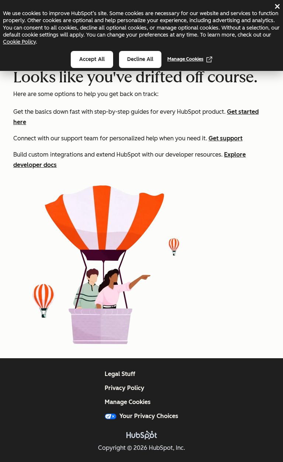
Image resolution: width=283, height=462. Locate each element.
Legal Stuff (120, 373)
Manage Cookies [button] (128, 401)
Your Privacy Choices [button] (148, 416)
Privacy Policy (124, 387)
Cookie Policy (19, 41)
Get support (225, 138)
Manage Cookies (185, 59)
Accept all (92, 59)
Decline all (140, 59)
